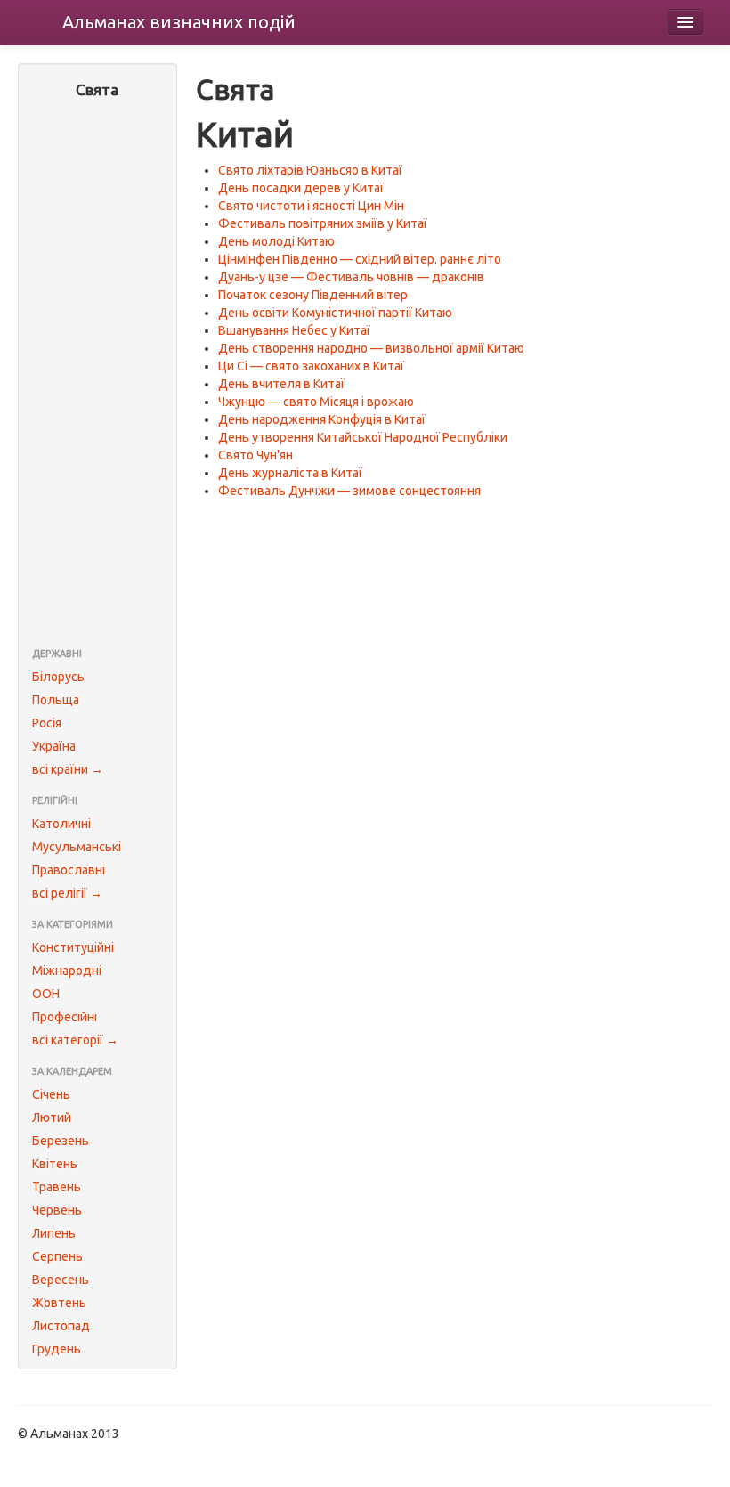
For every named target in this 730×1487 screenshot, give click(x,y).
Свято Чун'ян (255, 455)
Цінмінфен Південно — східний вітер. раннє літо (359, 259)
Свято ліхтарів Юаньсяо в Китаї (310, 170)
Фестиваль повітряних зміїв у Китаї (322, 223)
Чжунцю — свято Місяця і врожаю (316, 401)
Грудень (56, 1349)
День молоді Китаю (276, 241)
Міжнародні (66, 970)
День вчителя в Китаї (281, 384)
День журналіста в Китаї (290, 473)
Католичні (61, 824)
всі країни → (67, 769)
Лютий (51, 1117)
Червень (57, 1210)
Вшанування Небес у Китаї (294, 330)
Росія (46, 723)
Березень (60, 1141)
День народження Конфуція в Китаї (322, 419)
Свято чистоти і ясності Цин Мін (311, 206)
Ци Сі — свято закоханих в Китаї (311, 366)
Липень (54, 1233)
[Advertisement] (97, 375)
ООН (46, 994)
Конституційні (73, 947)
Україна (54, 746)
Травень (56, 1187)
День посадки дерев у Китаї (301, 188)
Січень (51, 1094)
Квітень (54, 1164)
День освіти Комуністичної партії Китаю (335, 312)
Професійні (64, 1017)
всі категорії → (75, 1040)
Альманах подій (179, 22)
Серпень (57, 1256)
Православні (68, 870)
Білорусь (58, 677)
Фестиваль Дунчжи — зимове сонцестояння (349, 490)
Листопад (61, 1326)
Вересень (60, 1279)
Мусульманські (76, 847)
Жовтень (59, 1303)
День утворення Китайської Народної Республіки (362, 437)
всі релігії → (67, 893)
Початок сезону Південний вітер (313, 295)
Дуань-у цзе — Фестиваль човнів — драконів (351, 277)
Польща (55, 700)
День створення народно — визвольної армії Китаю (371, 348)
